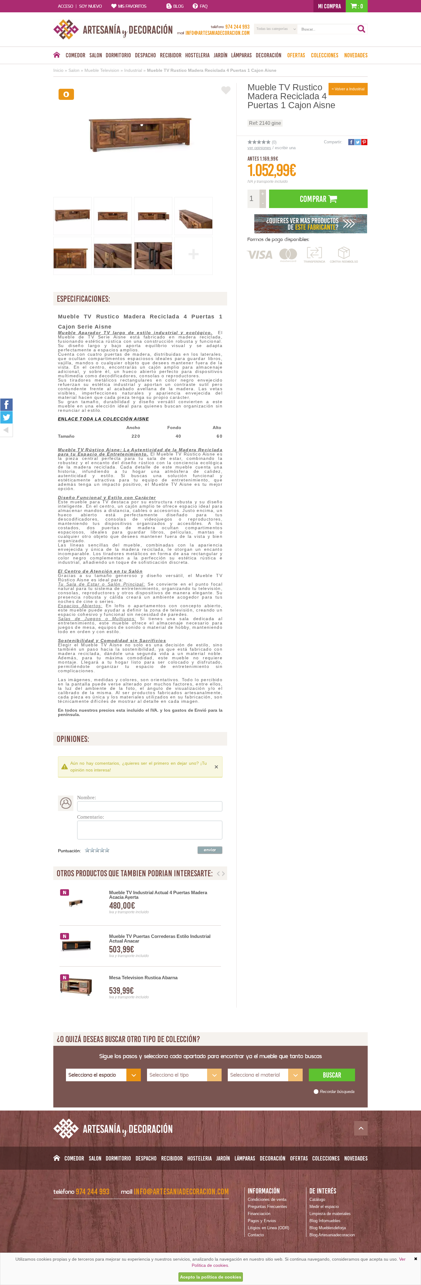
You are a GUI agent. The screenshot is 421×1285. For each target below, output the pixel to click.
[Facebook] (6, 404)
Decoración (268, 55)
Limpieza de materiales (330, 1214)
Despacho (145, 55)
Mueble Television (101, 70)
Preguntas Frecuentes (267, 1207)
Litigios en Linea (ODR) (268, 1228)
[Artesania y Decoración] (113, 29)
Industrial (133, 70)
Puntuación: (69, 850)
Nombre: (86, 797)
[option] (140, 946)
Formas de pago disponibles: (278, 239)
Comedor (75, 55)
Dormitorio (118, 55)
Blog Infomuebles (325, 1221)
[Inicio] (56, 56)
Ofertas (296, 55)
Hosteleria (197, 55)
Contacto (256, 1235)
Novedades (356, 55)
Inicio (58, 70)
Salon (95, 55)
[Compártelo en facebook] (351, 142)
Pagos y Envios (262, 1221)
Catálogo (317, 1199)
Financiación (259, 1214)
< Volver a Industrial (348, 89)
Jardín (220, 55)
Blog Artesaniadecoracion (332, 1235)
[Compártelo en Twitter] (357, 142)
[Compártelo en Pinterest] (364, 142)
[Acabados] (310, 223)
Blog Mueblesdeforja (327, 1228)
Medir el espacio (324, 1207)
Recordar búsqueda (337, 1092)
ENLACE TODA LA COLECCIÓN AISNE (103, 418)
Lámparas (241, 55)
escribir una (285, 147)
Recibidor (171, 55)
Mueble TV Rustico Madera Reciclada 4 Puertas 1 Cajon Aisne (211, 70)
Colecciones (324, 55)
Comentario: (90, 817)
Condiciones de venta (267, 1199)
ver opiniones (259, 147)
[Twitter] (6, 417)
